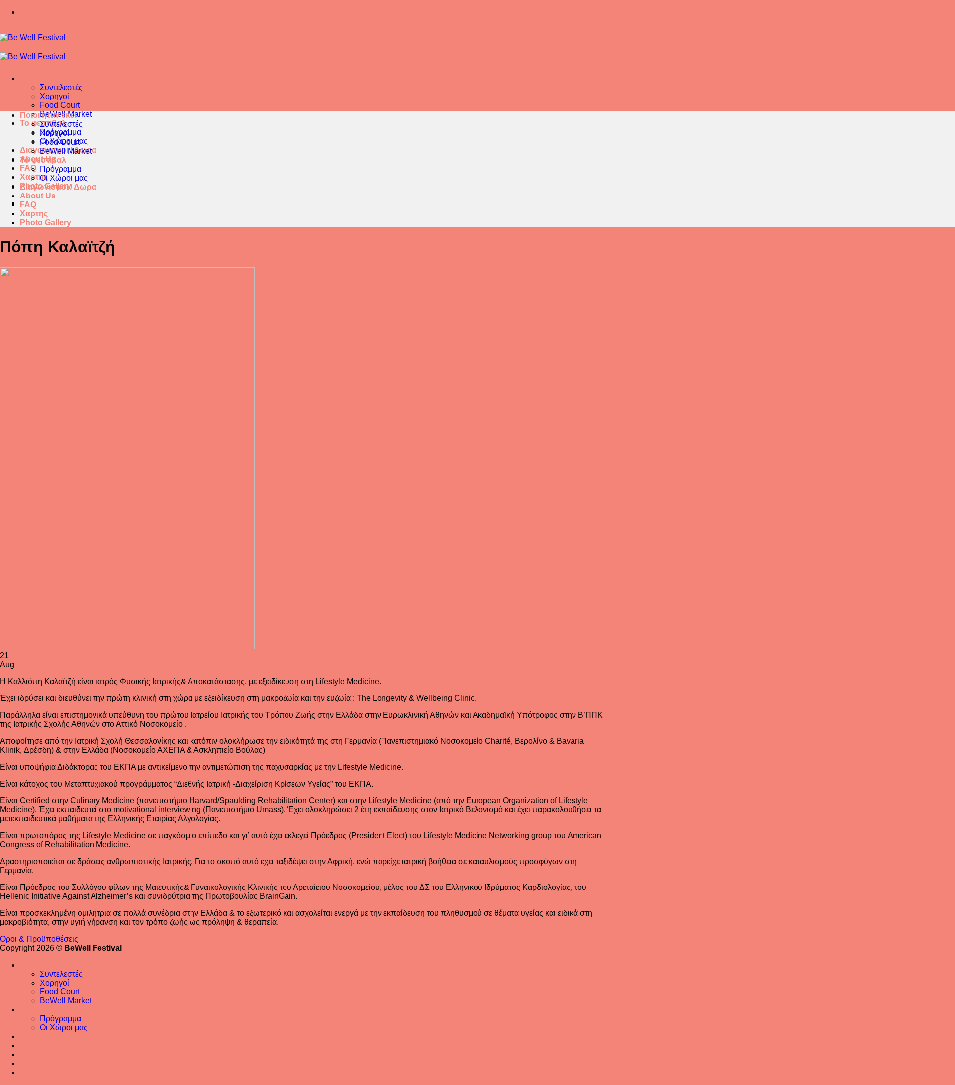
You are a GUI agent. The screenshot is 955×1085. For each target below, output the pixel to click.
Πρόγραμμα (60, 169)
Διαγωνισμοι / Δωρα (58, 187)
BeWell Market (66, 151)
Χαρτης (34, 213)
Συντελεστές (61, 87)
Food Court (60, 105)
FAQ (28, 168)
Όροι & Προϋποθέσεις (39, 939)
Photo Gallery (45, 222)
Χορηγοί (54, 96)
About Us (38, 196)
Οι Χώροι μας (64, 178)
